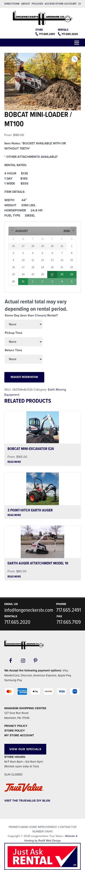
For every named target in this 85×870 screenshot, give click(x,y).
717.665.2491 (47, 34)
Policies (37, 3)
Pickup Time (13, 333)
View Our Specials (25, 749)
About (25, 3)
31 (23, 281)
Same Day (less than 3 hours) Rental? (31, 315)
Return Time (13, 350)
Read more (14, 462)
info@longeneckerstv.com (28, 610)
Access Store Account (61, 3)
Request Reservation (24, 377)
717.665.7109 (69, 622)
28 (61, 274)
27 (52, 274)
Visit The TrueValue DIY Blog (27, 800)
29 (71, 274)
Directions (12, 3)
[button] (74, 59)
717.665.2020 (69, 34)
